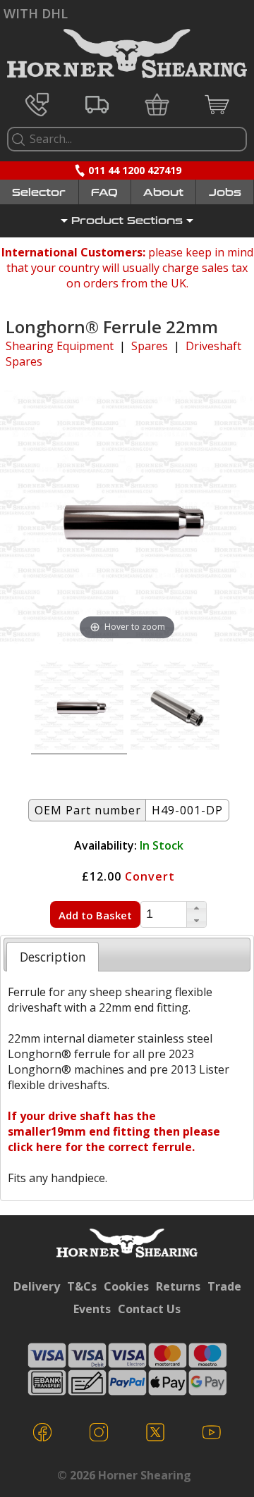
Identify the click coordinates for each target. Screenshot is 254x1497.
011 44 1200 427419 (134, 170)
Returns (178, 1286)
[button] (196, 908)
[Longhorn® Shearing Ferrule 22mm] (175, 708)
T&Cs (82, 1286)
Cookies (126, 1286)
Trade (224, 1286)
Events (92, 1309)
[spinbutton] (163, 914)
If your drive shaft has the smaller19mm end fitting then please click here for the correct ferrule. (114, 1131)
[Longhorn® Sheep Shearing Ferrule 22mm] (79, 708)
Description (53, 956)
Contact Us (149, 1309)
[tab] (52, 956)
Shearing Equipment (60, 346)
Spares (149, 346)
